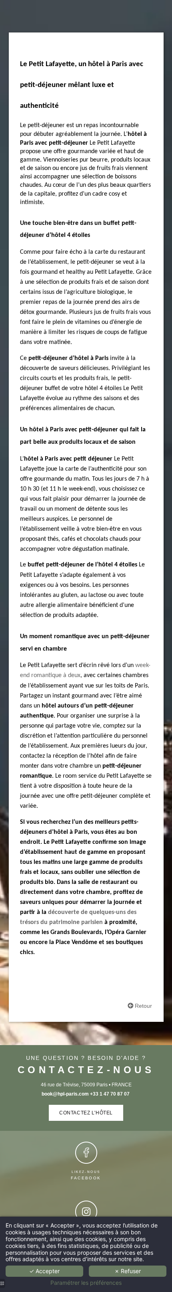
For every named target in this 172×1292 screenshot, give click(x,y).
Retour (142, 1006)
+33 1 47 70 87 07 (110, 1094)
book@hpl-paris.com (65, 1094)
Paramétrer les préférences (86, 1283)
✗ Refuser (127, 1271)
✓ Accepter (44, 1271)
